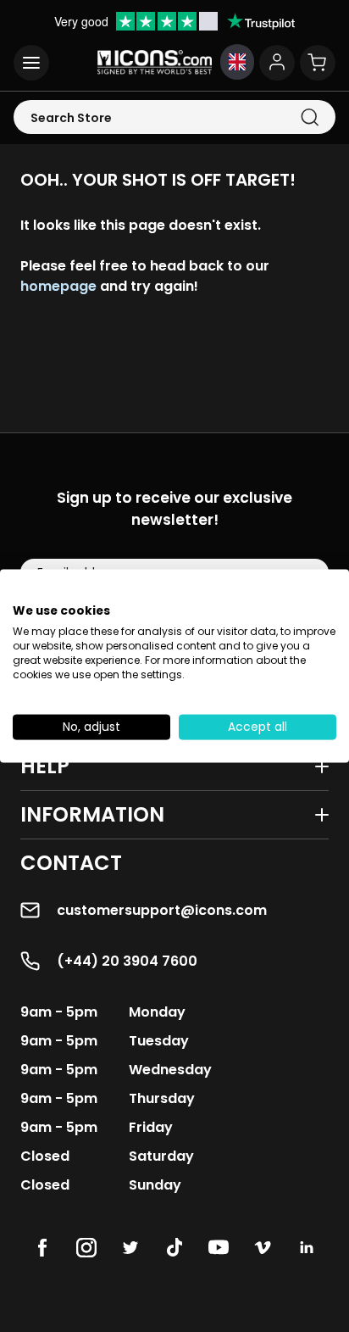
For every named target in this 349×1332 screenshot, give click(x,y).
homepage (58, 286)
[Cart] (317, 63)
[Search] (310, 117)
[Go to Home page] (154, 62)
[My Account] (277, 63)
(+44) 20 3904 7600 (127, 961)
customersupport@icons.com (162, 910)
